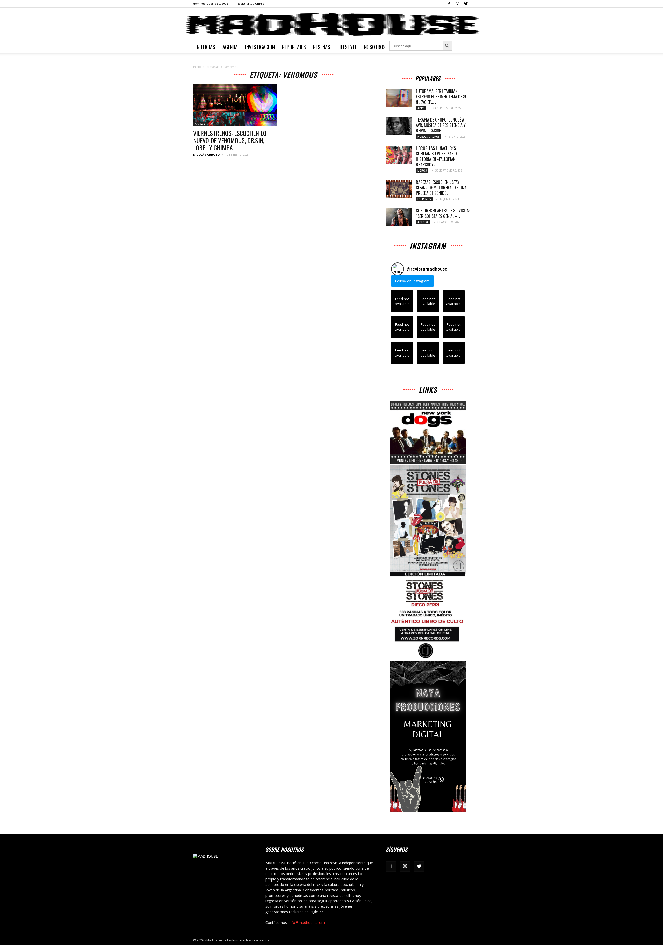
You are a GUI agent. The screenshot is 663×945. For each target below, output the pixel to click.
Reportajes (294, 47)
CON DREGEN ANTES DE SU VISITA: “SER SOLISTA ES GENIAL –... (443, 213)
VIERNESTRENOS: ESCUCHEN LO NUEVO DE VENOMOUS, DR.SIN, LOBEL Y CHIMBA (229, 140)
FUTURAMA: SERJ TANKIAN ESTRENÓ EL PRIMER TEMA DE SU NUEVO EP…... (441, 96)
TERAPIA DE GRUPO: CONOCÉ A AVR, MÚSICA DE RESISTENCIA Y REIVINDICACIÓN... (441, 125)
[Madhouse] (331, 25)
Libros (422, 170)
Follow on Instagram (412, 281)
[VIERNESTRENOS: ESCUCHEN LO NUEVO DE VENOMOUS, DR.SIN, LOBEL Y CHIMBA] (235, 105)
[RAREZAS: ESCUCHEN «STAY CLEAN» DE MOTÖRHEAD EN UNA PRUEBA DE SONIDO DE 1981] (399, 189)
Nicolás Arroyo (206, 155)
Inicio (197, 67)
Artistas (200, 123)
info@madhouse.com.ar (309, 922)
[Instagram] (457, 3)
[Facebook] (449, 3)
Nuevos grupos (428, 136)
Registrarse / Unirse (250, 3)
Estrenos (424, 199)
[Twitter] (466, 3)
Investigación (260, 47)
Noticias (206, 47)
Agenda (230, 47)
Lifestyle (347, 47)
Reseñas (321, 47)
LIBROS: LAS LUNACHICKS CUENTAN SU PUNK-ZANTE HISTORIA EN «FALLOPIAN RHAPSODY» (436, 156)
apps (420, 108)
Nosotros (375, 47)
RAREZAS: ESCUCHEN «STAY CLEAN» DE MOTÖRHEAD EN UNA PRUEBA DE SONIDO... (441, 187)
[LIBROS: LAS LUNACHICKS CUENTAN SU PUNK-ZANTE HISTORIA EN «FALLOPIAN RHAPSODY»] (399, 155)
